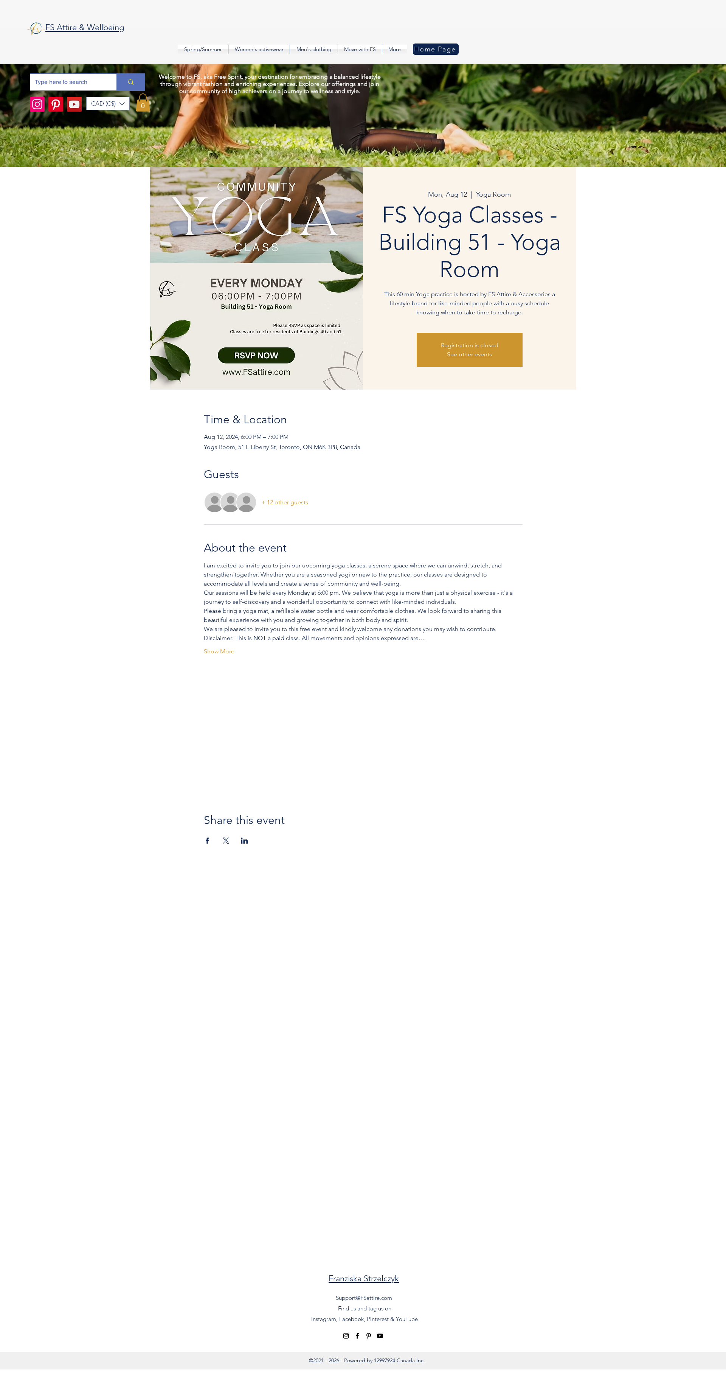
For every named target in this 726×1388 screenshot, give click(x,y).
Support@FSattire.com (364, 1297)
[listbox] (108, 103)
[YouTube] (74, 104)
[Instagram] (37, 104)
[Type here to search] (130, 82)
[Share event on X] (226, 841)
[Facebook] (357, 1336)
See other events (469, 354)
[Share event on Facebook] (207, 841)
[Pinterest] (55, 104)
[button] (108, 103)
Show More (219, 651)
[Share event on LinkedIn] (244, 841)
